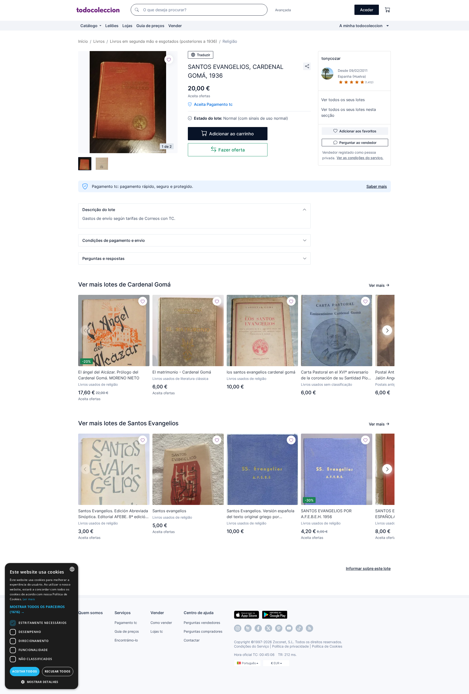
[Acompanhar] (168, 59)
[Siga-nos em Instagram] (237, 628)
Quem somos (90, 612)
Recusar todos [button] (58, 671)
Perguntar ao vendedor (357, 142)
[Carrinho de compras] (388, 10)
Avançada (283, 10)
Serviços (123, 612)
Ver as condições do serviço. (360, 158)
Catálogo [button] (89, 25)
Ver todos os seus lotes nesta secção (348, 112)
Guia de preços (150, 25)
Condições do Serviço (251, 646)
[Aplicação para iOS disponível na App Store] (246, 614)
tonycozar (331, 58)
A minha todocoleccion (361, 25)
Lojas (127, 25)
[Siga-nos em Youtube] (289, 628)
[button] (194, 210)
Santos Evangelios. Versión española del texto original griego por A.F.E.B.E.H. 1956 (260, 514)
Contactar (192, 640)
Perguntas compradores (203, 631)
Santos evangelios (169, 510)
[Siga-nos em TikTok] (299, 628)
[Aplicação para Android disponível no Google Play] (274, 614)
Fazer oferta (231, 149)
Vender (175, 25)
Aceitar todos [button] (24, 671)
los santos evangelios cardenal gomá (261, 372)
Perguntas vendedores (202, 622)
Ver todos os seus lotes (343, 99)
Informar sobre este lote (368, 568)
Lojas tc (156, 631)
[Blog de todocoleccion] (309, 628)
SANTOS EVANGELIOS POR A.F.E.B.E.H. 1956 (326, 513)
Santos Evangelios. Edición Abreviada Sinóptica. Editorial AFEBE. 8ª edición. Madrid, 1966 (113, 514)
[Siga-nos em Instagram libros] (248, 628)
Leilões (111, 25)
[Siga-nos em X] (268, 628)
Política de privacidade (290, 646)
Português (249, 663)
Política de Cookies (327, 646)
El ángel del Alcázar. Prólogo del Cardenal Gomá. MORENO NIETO (108, 375)
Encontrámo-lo (126, 640)
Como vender (161, 622)
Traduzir (203, 55)
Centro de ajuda (198, 612)
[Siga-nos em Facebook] (258, 628)
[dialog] (41, 626)
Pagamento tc (126, 622)
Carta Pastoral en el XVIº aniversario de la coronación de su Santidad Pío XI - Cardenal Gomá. (334, 375)
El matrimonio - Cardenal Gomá (181, 372)
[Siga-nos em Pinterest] (278, 628)
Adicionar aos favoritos (357, 131)
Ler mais (29, 599)
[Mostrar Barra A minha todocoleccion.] (387, 26)
